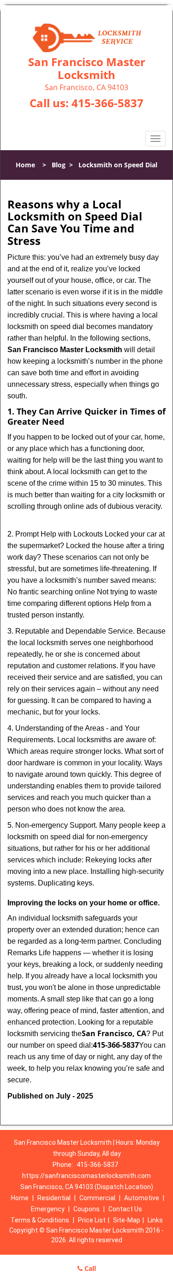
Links (155, 1220)
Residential (54, 1198)
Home (25, 164)
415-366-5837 (107, 102)
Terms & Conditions (40, 1220)
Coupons (86, 1209)
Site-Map (126, 1220)
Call (89, 1268)
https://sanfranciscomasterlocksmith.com (86, 1175)
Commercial (97, 1198)
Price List (92, 1220)
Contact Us (125, 1209)
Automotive (141, 1198)
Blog (59, 164)
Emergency (48, 1209)
